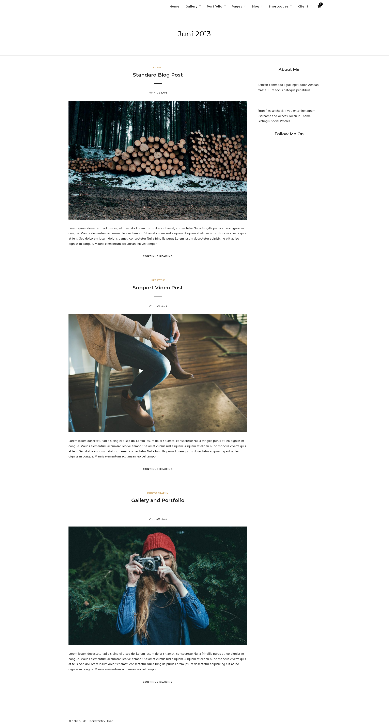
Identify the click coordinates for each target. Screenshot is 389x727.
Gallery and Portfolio (157, 500)
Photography (157, 493)
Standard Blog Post (158, 75)
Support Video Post (158, 288)
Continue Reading (158, 256)
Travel (158, 67)
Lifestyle (158, 280)
